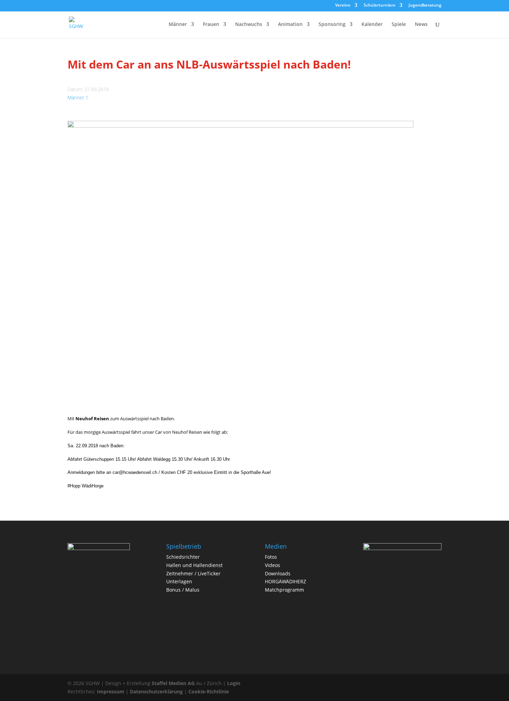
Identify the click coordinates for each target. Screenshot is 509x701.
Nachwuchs (248, 24)
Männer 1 (78, 97)
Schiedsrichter (183, 557)
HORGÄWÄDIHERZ (285, 581)
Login (233, 683)
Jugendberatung (425, 5)
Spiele (399, 24)
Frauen (211, 24)
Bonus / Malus (182, 589)
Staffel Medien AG (173, 683)
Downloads (278, 573)
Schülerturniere (379, 5)
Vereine (342, 5)
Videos (272, 565)
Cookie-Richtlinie (208, 691)
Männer (178, 24)
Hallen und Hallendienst (194, 565)
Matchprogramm (284, 589)
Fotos (271, 557)
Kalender (372, 24)
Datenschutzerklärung (156, 691)
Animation (290, 24)
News (421, 24)
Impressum (110, 691)
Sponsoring (332, 24)
